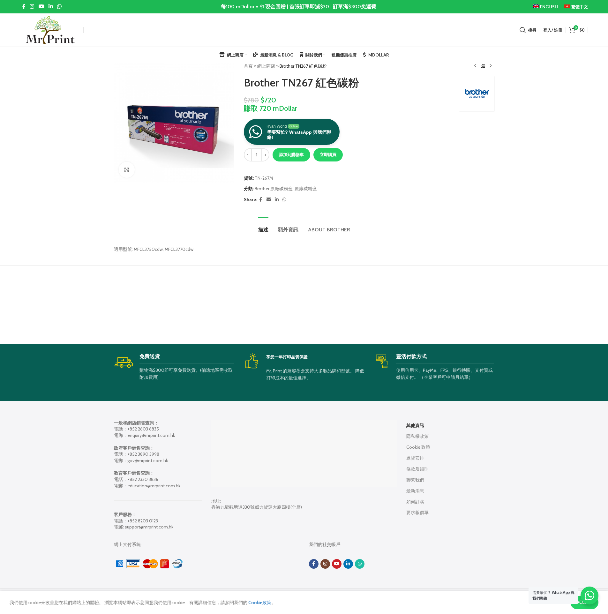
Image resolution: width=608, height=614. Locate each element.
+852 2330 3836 (142, 479)
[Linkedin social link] (50, 6)
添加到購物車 (291, 154)
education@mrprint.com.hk (153, 486)
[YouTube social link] (41, 6)
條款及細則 (417, 469)
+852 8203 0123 (142, 521)
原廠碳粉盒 (306, 188)
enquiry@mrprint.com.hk (151, 435)
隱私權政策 (417, 436)
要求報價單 (417, 512)
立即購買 (328, 154)
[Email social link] (269, 199)
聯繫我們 (415, 480)
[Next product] (490, 66)
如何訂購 (415, 502)
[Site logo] (50, 29)
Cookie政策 (259, 602)
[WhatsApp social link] (59, 6)
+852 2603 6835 (143, 429)
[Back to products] (483, 66)
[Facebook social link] (24, 6)
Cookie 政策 (418, 447)
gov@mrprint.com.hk (147, 460)
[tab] (263, 226)
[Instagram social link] (32, 6)
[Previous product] (475, 66)
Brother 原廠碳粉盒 (274, 188)
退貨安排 (415, 458)
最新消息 (415, 491)
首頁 (248, 66)
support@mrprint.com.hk (149, 527)
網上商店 (266, 66)
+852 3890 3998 (143, 454)
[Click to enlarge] (127, 170)
